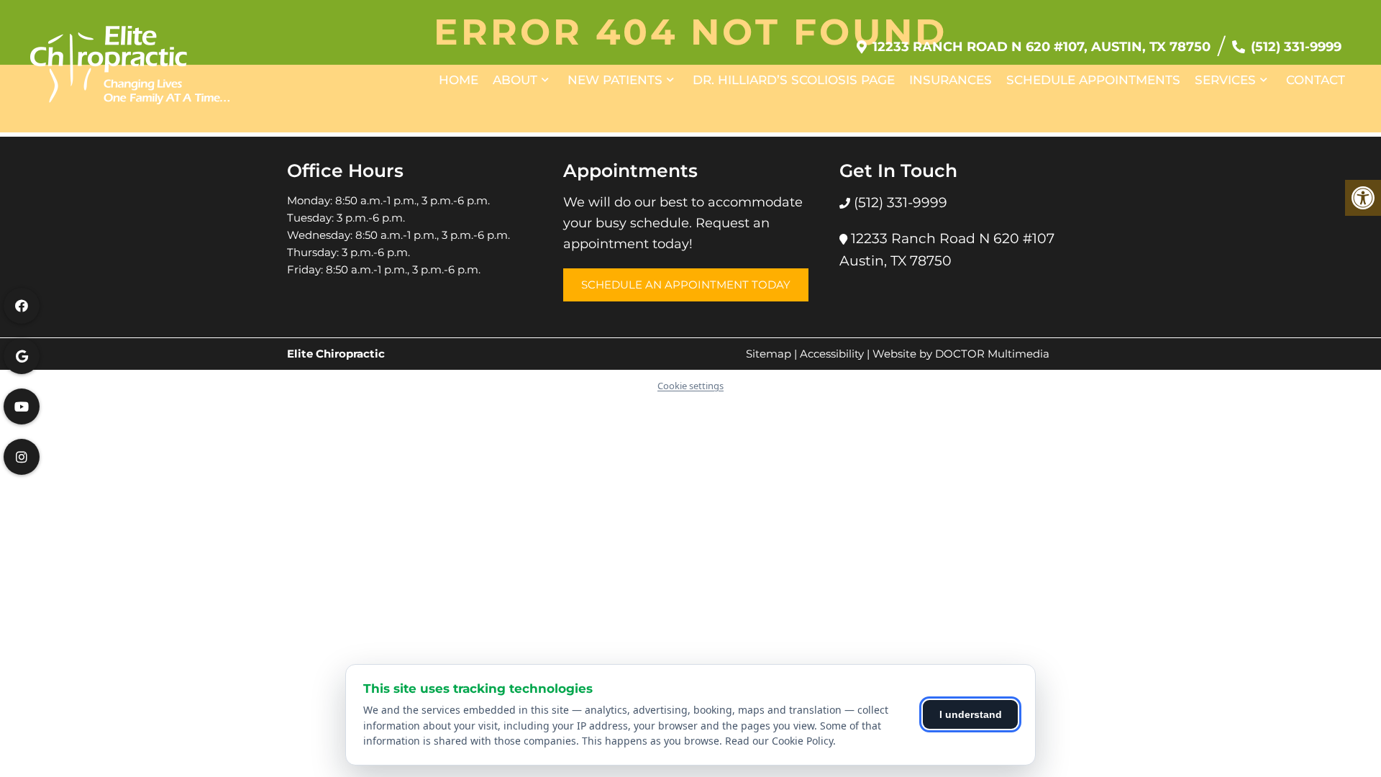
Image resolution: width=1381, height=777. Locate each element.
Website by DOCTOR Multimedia (960, 353)
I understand (970, 714)
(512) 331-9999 (1296, 47)
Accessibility (832, 353)
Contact (1315, 80)
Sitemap (768, 353)
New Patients (615, 80)
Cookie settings (690, 385)
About (515, 80)
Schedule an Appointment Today (685, 284)
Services (1225, 80)
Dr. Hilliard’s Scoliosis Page (794, 80)
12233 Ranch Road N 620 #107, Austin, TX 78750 (1041, 47)
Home (458, 80)
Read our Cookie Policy (779, 741)
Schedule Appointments (1093, 80)
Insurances (950, 80)
